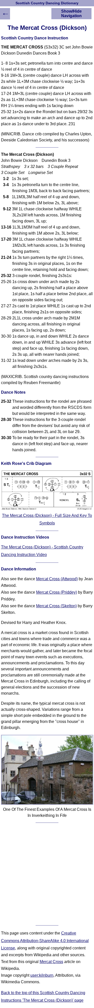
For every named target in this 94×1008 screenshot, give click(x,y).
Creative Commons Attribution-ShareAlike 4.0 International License (45, 940)
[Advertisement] (47, 874)
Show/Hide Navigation (71, 13)
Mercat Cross (51, 962)
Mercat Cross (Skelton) (56, 606)
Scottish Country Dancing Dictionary (47, 3)
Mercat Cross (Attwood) (57, 579)
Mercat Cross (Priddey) (56, 592)
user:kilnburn (41, 975)
